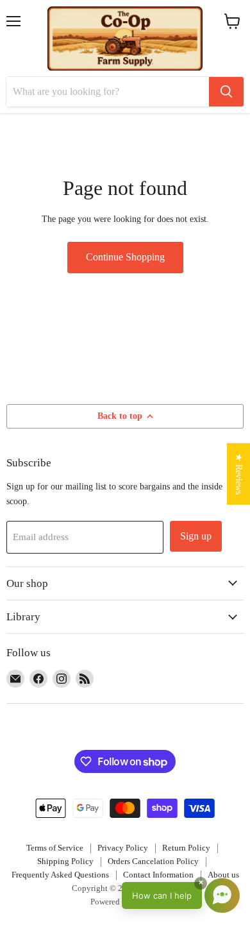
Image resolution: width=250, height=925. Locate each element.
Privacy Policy (122, 848)
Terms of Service (54, 848)
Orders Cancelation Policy (153, 861)
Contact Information (158, 874)
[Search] (226, 91)
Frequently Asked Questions (60, 874)
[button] (181, 895)
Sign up (196, 535)
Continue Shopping (125, 256)
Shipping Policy (65, 861)
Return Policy (186, 848)
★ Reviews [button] (239, 474)
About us (223, 874)
